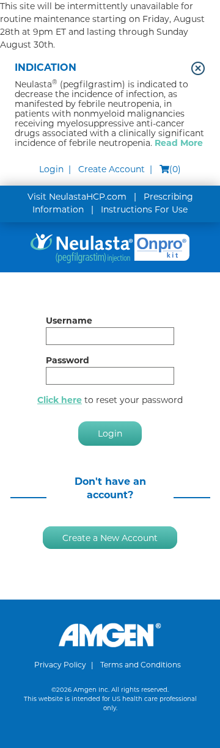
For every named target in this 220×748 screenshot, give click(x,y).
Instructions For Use (144, 209)
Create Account (111, 169)
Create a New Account (110, 537)
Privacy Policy (60, 664)
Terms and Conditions (140, 664)
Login (51, 169)
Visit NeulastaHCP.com (77, 196)
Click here (59, 399)
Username (69, 320)
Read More (179, 142)
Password (67, 360)
